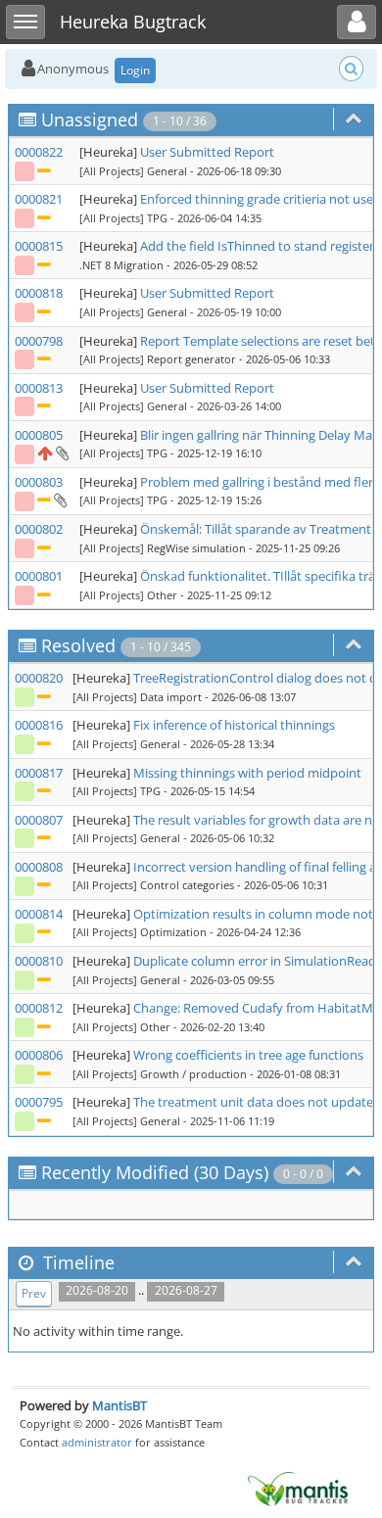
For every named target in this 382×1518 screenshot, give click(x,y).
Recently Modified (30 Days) (154, 1172)
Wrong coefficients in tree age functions (248, 1055)
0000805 (39, 435)
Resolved (78, 645)
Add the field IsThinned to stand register (257, 246)
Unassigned (89, 119)
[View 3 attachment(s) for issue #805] (61, 452)
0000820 (39, 678)
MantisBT (119, 1405)
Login (135, 70)
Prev (34, 1293)
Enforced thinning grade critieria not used (260, 199)
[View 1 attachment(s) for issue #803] (59, 499)
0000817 (39, 773)
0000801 (39, 576)
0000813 (39, 388)
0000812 (39, 1008)
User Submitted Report (207, 152)
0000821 (39, 199)
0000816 (39, 725)
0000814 (39, 914)
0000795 (39, 1102)
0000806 (39, 1055)
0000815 (39, 246)
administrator (97, 1442)
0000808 (39, 867)
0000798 (39, 341)
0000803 (39, 482)
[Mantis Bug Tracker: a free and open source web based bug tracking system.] (298, 1487)
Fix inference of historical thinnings (234, 725)
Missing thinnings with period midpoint (247, 773)
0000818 (39, 293)
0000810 (39, 961)
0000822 (39, 152)
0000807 (39, 820)
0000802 (39, 529)
